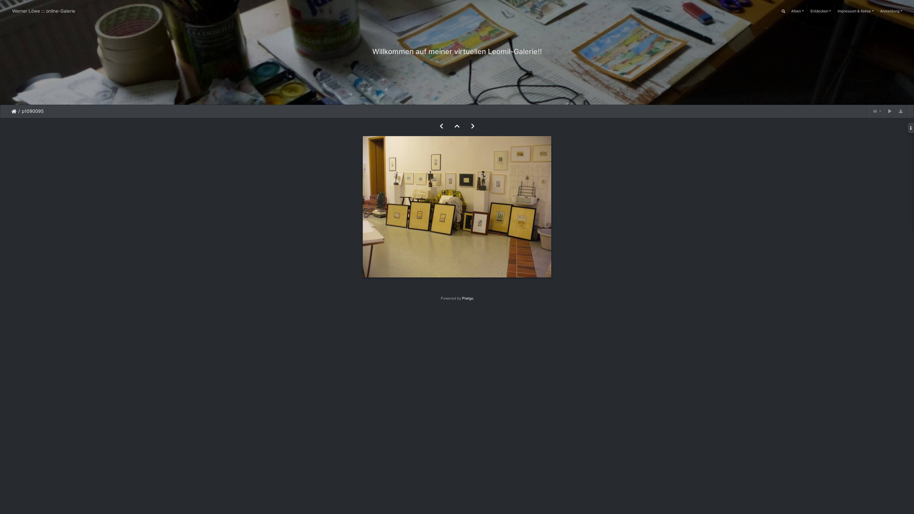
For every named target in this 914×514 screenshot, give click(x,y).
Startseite (13, 111)
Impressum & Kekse (854, 11)
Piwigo (467, 298)
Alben (796, 11)
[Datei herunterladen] (900, 111)
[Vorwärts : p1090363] (472, 126)
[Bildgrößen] (876, 111)
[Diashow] (889, 111)
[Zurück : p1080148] (441, 126)
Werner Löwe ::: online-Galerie (43, 11)
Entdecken (819, 11)
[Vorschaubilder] (457, 126)
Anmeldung (889, 11)
